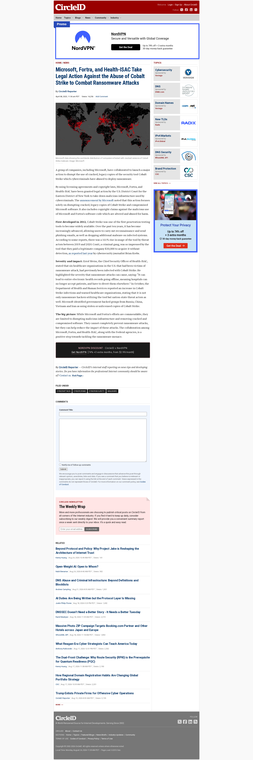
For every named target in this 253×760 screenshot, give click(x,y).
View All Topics (161, 183)
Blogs (78, 18)
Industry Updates (116, 735)
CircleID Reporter (68, 367)
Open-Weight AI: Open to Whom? (77, 566)
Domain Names (164, 102)
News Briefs (101, 735)
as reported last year (81, 253)
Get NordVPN (79, 352)
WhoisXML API (62, 635)
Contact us (65, 375)
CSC (57, 684)
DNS (157, 86)
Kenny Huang (61, 558)
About (67, 731)
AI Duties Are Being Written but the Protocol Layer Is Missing (95, 598)
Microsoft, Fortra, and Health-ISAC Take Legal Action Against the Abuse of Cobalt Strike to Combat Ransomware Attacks (100, 76)
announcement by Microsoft (97, 200)
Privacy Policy (93, 739)
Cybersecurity (97, 391)
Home (58, 18)
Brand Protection (165, 168)
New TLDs (161, 119)
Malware (112, 391)
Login (170, 5)
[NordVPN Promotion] (126, 58)
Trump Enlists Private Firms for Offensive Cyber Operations (95, 693)
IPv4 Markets (163, 135)
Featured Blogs (87, 735)
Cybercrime (80, 391)
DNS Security (163, 152)
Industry (115, 18)
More (58, 705)
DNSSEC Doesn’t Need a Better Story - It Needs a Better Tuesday (98, 612)
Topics (67, 18)
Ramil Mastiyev (62, 617)
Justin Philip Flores (63, 603)
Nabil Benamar (62, 571)
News (87, 18)
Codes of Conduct (78, 739)
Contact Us (77, 731)
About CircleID (190, 5)
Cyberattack (64, 391)
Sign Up (178, 5)
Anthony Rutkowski (64, 649)
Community (100, 18)
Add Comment (102, 96)
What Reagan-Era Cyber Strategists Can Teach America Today (96, 644)
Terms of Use (107, 739)
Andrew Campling (63, 589)
